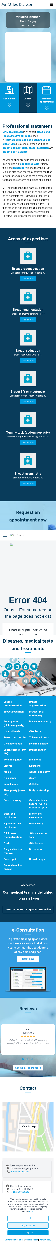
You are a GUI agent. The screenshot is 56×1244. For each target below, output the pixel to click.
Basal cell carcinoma (10, 815)
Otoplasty (35, 731)
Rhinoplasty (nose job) (14, 792)
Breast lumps (37, 859)
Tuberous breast (39, 737)
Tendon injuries (13, 759)
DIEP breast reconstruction (13, 835)
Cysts (7, 843)
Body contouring (39, 790)
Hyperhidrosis (12, 731)
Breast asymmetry (40, 721)
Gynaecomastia (13, 743)
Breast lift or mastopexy (36, 713)
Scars (32, 778)
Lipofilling (35, 765)
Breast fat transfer (15, 737)
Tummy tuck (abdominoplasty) (14, 723)
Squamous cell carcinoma (12, 825)
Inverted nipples (38, 743)
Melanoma (35, 759)
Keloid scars (11, 784)
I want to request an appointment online (28, 909)
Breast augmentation (37, 703)
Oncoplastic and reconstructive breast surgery (38, 804)
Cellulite (34, 784)
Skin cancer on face (38, 835)
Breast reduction (14, 711)
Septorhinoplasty (39, 771)
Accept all (28, 1232)
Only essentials (28, 1225)
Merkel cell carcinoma (35, 815)
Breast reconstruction (13, 703)
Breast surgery (12, 800)
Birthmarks (35, 849)
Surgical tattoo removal (13, 851)
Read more (28, 278)
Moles (7, 771)
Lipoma (8, 765)
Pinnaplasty (36, 823)
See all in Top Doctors (28, 1067)
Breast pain (10, 859)
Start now (28, 959)
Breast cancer (37, 749)
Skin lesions (36, 843)
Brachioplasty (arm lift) (15, 751)
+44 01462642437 (20, 1171)
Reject (28, 1218)
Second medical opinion (13, 867)
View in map (29, 1126)
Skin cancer (11, 778)
